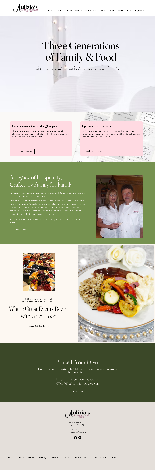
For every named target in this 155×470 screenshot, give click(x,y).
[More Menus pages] (53, 10)
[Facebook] (75, 437)
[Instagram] (79, 437)
